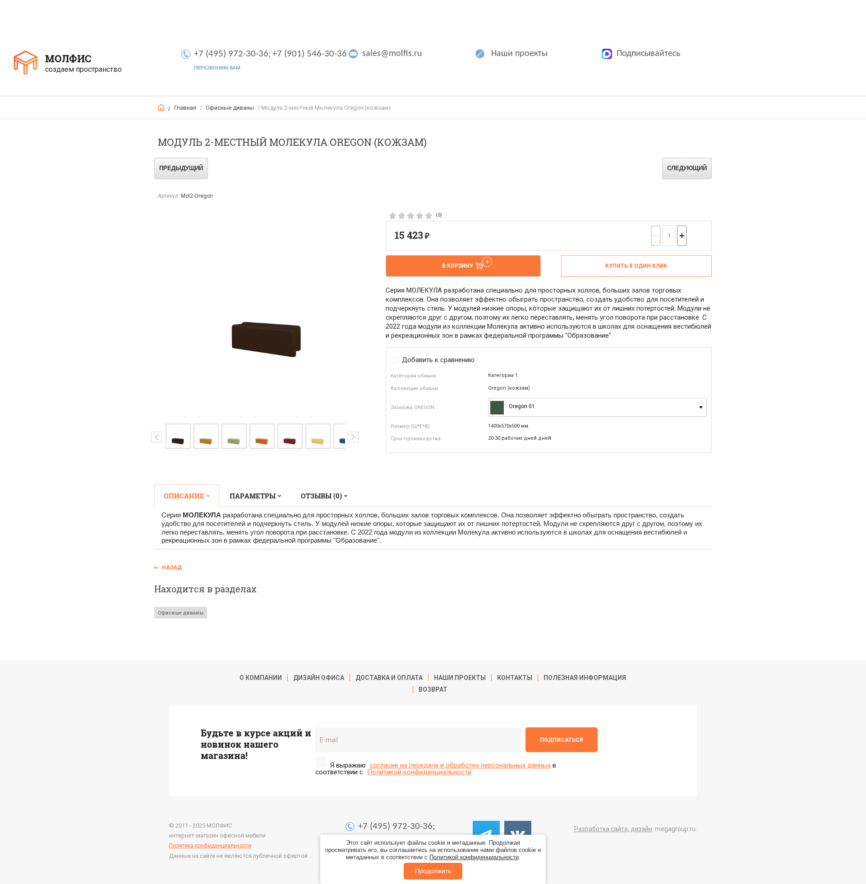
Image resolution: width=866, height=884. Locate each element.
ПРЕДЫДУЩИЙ (181, 168)
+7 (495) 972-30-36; (232, 54)
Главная (185, 107)
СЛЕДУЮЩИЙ (687, 168)
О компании (261, 677)
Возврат (433, 689)
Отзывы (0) (321, 495)
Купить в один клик (636, 266)
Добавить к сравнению (438, 360)
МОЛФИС (68, 58)
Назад (172, 567)
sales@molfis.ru (392, 53)
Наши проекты (519, 53)
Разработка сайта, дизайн (613, 829)
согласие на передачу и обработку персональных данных (460, 765)
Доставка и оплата (389, 677)
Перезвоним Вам (217, 68)
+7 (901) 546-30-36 (309, 54)
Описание (184, 495)
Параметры (253, 495)
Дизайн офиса (318, 677)
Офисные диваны (230, 107)
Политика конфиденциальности (210, 845)
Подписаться (561, 740)
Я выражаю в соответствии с (435, 768)
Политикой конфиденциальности (474, 857)
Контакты (514, 677)
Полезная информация (585, 677)
